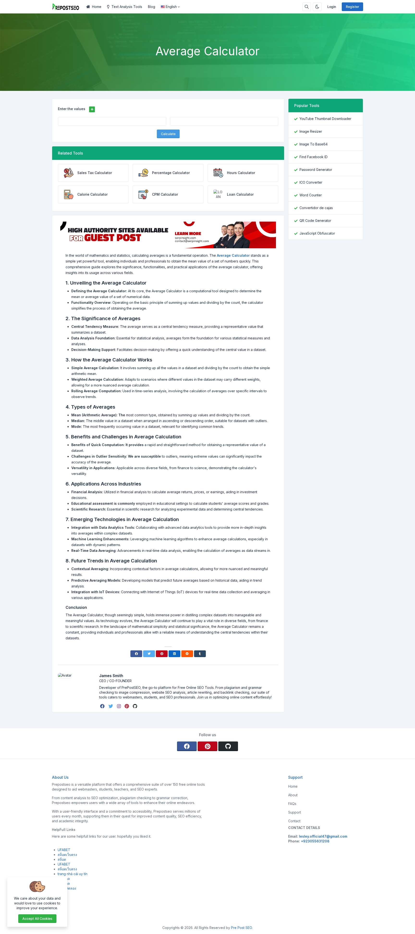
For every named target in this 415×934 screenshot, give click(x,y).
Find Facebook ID (313, 157)
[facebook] (103, 706)
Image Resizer (310, 131)
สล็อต (62, 859)
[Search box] (306, 6)
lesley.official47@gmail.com (323, 836)
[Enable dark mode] (317, 6)
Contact (294, 821)
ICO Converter (310, 182)
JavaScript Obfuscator (317, 233)
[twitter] (111, 706)
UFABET (64, 850)
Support (294, 812)
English (171, 7)
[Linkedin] (174, 653)
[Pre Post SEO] (67, 6)
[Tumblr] (200, 653)
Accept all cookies (37, 918)
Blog (151, 7)
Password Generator (315, 170)
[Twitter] (149, 653)
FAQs (292, 804)
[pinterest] (127, 706)
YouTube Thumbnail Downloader (325, 119)
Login (331, 7)
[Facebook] (136, 653)
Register (352, 7)
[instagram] (119, 706)
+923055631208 (315, 841)
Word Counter (310, 195)
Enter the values (71, 109)
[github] (135, 706)
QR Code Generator (315, 220)
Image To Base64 (313, 144)
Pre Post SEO (241, 928)
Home (96, 7)
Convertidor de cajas (316, 208)
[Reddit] (187, 653)
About (293, 795)
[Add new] (92, 109)
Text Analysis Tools (126, 7)
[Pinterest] (162, 653)
